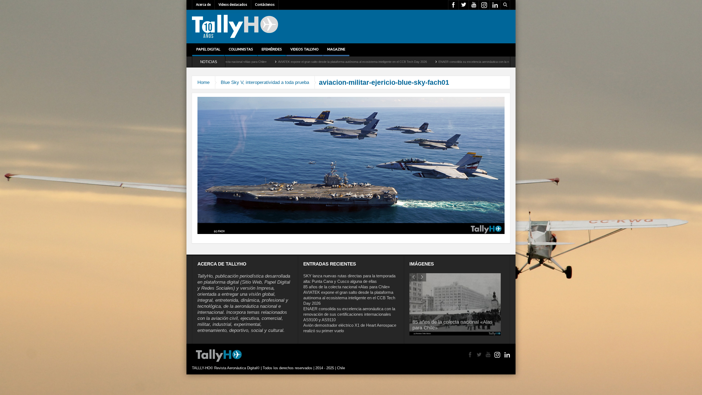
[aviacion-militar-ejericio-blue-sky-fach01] (351, 165)
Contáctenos (264, 5)
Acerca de (203, 5)
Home (203, 82)
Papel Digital (208, 49)
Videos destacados (233, 5)
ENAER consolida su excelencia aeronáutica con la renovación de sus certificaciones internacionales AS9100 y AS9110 (459, 61)
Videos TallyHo (304, 49)
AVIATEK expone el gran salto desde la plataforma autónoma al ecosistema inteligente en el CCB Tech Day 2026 (293, 61)
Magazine (336, 49)
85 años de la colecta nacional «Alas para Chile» (346, 286)
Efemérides (272, 49)
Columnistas (241, 49)
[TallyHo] (235, 26)
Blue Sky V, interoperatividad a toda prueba (265, 82)
